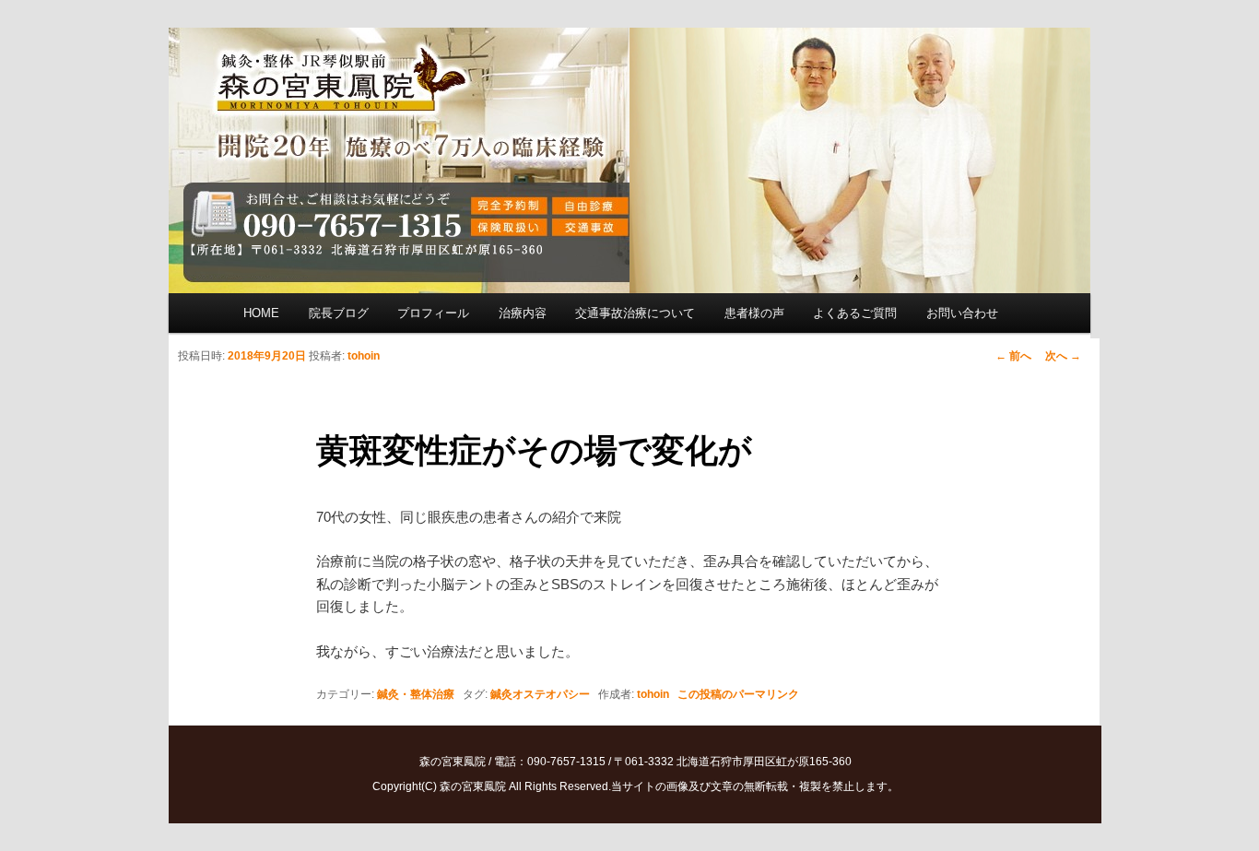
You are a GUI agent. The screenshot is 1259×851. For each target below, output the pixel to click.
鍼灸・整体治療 (415, 694)
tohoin (363, 355)
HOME (261, 313)
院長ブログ (339, 313)
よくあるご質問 (855, 313)
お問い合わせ (962, 313)
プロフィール (433, 313)
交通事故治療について (635, 313)
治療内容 (523, 313)
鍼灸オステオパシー (540, 694)
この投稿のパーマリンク (738, 694)
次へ (1063, 355)
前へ (1013, 355)
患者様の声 (754, 313)
